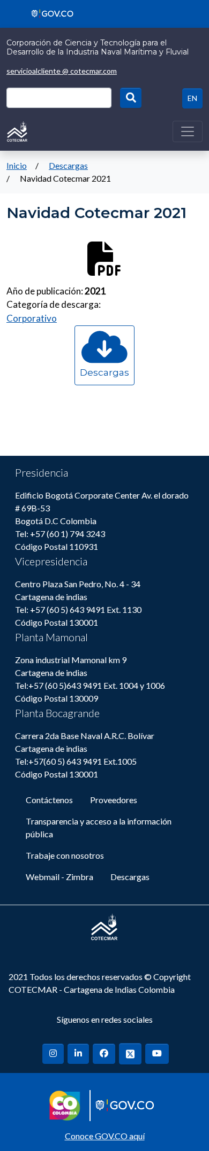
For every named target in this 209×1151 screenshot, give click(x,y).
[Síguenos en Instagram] (53, 1054)
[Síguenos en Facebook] (104, 1054)
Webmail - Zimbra (59, 877)
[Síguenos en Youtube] (157, 1054)
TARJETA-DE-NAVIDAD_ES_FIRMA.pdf (104, 382)
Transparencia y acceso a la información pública (98, 827)
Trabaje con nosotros (65, 855)
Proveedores (113, 800)
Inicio (16, 165)
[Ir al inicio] (17, 130)
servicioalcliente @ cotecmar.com (61, 70)
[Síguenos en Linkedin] (78, 1054)
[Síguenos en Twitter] (130, 1053)
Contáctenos (49, 800)
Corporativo (31, 318)
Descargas (68, 165)
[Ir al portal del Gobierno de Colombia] (48, 12)
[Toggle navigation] (188, 131)
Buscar (130, 98)
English (192, 98)
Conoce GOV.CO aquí (105, 1136)
